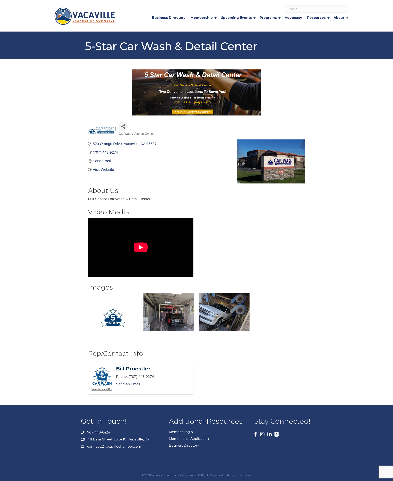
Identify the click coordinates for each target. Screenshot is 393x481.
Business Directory (168, 18)
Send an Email (128, 384)
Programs (268, 18)
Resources (316, 18)
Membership (202, 18)
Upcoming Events (236, 18)
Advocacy (293, 18)
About (339, 18)
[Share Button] (123, 126)
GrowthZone (243, 475)
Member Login (181, 432)
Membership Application (189, 439)
